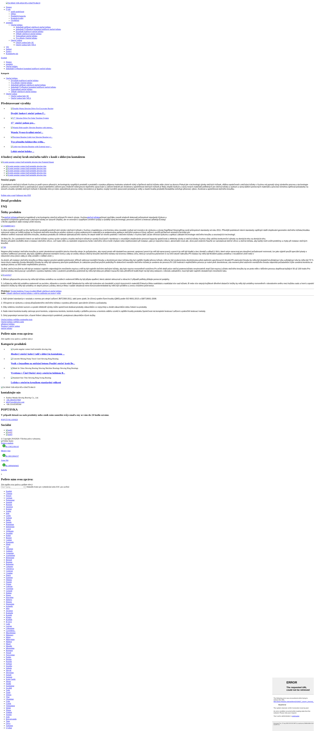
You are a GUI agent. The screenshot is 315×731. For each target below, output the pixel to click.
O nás (8, 9)
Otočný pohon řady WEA (26, 45)
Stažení (9, 49)
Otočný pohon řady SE (25, 43)
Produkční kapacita (18, 16)
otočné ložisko (10, 217)
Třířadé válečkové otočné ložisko (28, 34)
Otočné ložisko (17, 25)
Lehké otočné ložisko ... (22, 151)
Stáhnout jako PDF (23, 195)
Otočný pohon (16, 40)
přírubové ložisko (8, 324)
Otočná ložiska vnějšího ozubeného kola (16, 320)
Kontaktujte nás (12, 54)
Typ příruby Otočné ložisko (26, 38)
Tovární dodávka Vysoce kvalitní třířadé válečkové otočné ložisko (36, 291)
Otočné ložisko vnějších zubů (12, 322)
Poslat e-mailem (7, 443)
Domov (9, 7)
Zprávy (9, 51)
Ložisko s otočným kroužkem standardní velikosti (36, 382)
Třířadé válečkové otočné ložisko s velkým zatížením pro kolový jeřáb (33, 293)
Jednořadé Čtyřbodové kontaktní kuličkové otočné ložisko (38, 29)
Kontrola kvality (17, 18)
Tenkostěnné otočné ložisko (26, 36)
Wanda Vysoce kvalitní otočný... (27, 132)
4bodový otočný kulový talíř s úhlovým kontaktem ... (38, 354)
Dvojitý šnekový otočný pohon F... (28, 113)
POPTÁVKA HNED (9, 420)
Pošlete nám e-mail (8, 195)
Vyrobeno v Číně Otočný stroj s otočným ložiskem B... (38, 373)
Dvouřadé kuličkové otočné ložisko (29, 31)
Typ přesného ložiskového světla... (28, 142)
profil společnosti (17, 12)
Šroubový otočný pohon (10, 326)
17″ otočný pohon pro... (23, 123)
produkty (9, 23)
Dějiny (13, 14)
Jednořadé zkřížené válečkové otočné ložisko (33, 27)
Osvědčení (15, 20)
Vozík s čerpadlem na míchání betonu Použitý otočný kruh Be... (43, 363)
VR (7, 47)
